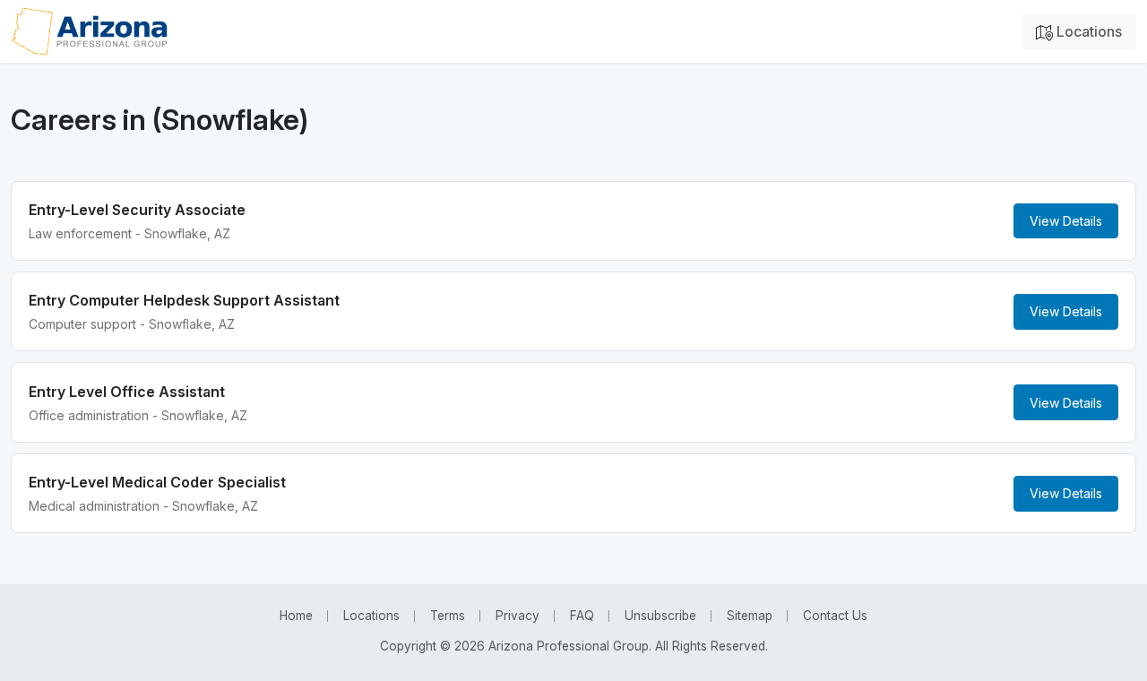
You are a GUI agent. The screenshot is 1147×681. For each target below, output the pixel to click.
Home (296, 615)
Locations (1087, 31)
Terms (447, 615)
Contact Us (835, 615)
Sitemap (749, 615)
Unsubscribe (660, 615)
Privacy (517, 615)
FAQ (582, 615)
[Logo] (89, 31)
